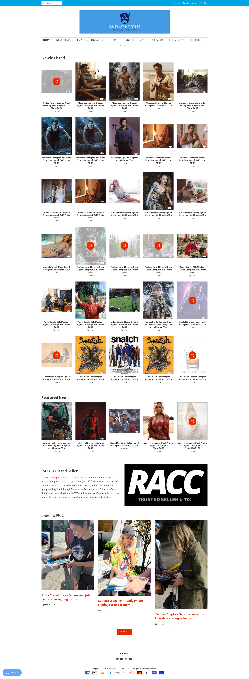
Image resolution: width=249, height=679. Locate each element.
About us (125, 45)
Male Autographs (152, 40)
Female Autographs (90, 40)
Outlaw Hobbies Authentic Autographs (124, 668)
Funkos (129, 40)
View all (124, 631)
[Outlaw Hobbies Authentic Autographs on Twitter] (117, 659)
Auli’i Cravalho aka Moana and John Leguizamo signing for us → (67, 597)
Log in (176, 3)
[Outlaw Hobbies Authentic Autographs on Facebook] (121, 659)
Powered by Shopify (148, 668)
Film (113, 40)
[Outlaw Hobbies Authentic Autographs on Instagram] (126, 659)
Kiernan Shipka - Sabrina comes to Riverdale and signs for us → (179, 616)
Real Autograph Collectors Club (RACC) (65, 477)
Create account (190, 3)
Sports (196, 40)
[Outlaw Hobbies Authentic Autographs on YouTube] (130, 659)
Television (176, 40)
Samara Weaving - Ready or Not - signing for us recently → (121, 603)
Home (47, 40)
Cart (205, 3)
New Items (63, 40)
